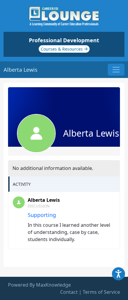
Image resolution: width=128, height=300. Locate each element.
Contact (69, 292)
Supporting (42, 214)
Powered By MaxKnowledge (39, 285)
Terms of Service (101, 292)
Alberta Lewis (44, 200)
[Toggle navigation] (116, 70)
